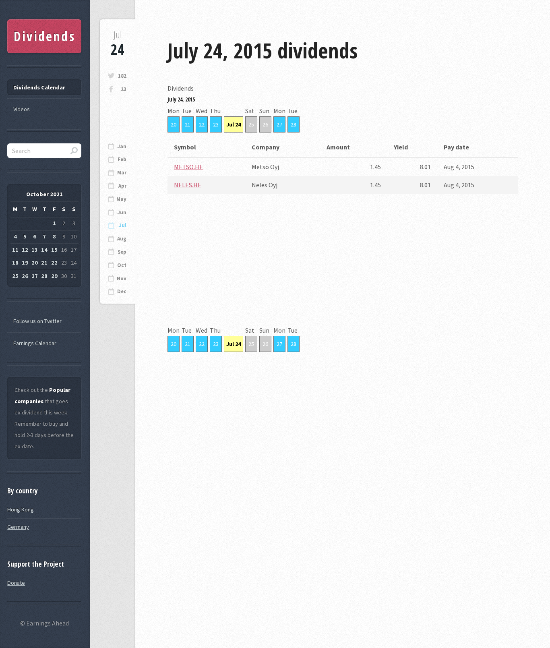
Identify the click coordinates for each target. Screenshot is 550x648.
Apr (122, 185)
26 (265, 124)
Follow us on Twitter (37, 321)
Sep (122, 252)
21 (187, 124)
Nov (121, 278)
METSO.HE (188, 167)
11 (15, 249)
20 (173, 124)
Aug (121, 238)
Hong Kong (20, 509)
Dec (121, 291)
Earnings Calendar (34, 343)
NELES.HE (187, 185)
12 (25, 249)
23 (123, 89)
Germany (18, 526)
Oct (121, 265)
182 (122, 76)
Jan (121, 146)
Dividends (44, 36)
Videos (21, 109)
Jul (122, 225)
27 (279, 124)
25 (251, 124)
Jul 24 (233, 124)
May (121, 199)
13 (34, 249)
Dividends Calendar (39, 87)
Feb (122, 159)
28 (293, 124)
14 (44, 249)
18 (15, 262)
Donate (16, 582)
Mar (121, 172)
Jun (121, 212)
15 (54, 249)
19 (25, 262)
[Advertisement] (342, 268)
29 (54, 275)
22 (202, 124)
